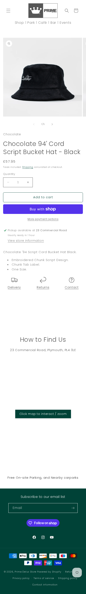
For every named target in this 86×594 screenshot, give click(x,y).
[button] (8, 10)
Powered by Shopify (49, 571)
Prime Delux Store (25, 571)
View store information (26, 241)
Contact (71, 287)
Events (65, 22)
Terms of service (44, 578)
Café (42, 22)
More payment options (43, 219)
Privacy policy (21, 578)
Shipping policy (67, 578)
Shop (19, 22)
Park (31, 22)
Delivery (14, 287)
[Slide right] (52, 124)
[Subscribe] (72, 508)
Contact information (44, 584)
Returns (43, 287)
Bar (53, 22)
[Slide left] (33, 124)
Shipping (27, 167)
